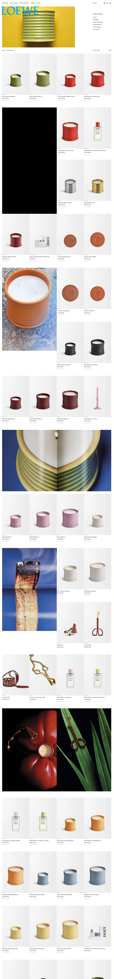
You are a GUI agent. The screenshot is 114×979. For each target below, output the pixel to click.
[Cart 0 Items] (110, 3)
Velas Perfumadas (98, 22)
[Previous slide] (5, 74)
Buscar (95, 3)
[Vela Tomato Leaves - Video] (29, 160)
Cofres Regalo (97, 27)
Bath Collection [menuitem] (24, 3)
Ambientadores (97, 24)
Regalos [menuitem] (32, 3)
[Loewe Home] (20, 10)
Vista (110, 50)
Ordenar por (10, 50)
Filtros (3, 50)
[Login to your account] (104, 3)
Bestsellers (96, 19)
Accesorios (96, 29)
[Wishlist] (107, 3)
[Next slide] (27, 74)
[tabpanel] (29, 309)
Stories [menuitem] (39, 3)
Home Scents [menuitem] (14, 3)
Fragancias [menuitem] (5, 3)
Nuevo (95, 17)
